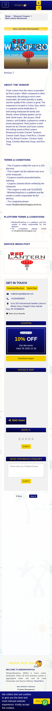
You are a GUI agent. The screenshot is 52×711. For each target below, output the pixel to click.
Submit (26, 446)
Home (8, 16)
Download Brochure (15, 288)
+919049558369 (18, 298)
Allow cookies (41, 701)
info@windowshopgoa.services (26, 204)
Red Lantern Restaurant (16, 18)
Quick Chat (32, 288)
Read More (39, 681)
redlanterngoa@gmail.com (22, 294)
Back (19, 496)
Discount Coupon (22, 16)
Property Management (26, 689)
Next (33, 496)
